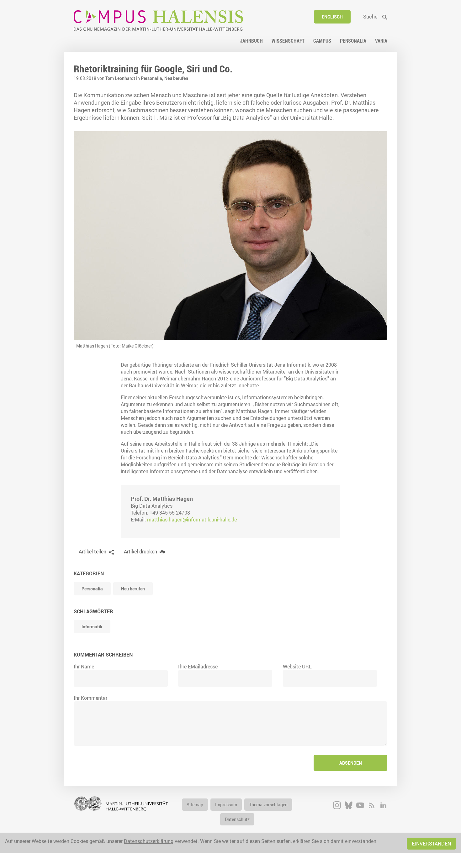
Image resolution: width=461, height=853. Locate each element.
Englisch (332, 17)
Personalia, (152, 78)
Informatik (92, 627)
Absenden (350, 763)
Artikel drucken (140, 551)
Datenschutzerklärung (148, 841)
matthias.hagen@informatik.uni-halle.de (192, 519)
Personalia (92, 589)
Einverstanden (431, 843)
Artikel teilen (92, 551)
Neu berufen (176, 78)
